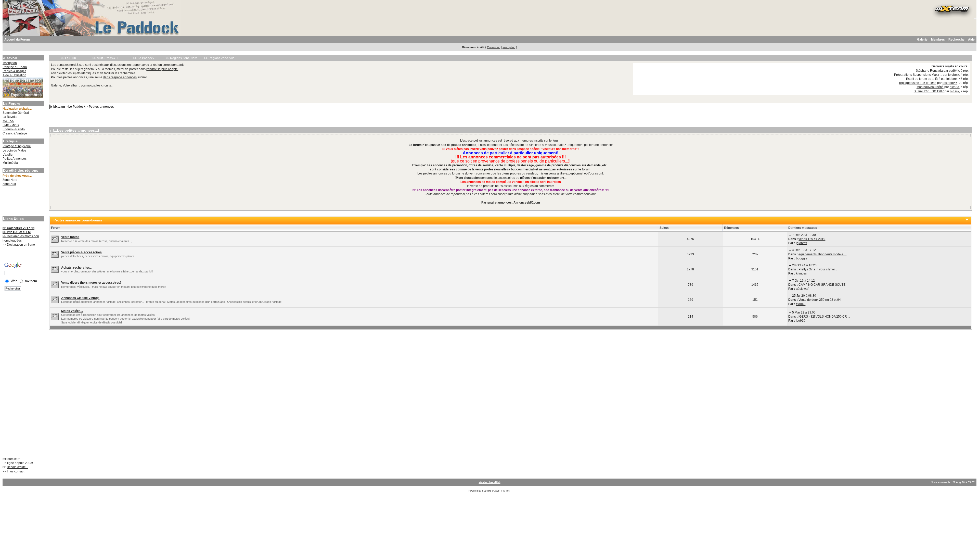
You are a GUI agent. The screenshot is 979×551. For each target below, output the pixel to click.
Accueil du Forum (17, 39)
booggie (801, 258)
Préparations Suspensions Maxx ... (918, 75)
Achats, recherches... (76, 267)
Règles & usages (14, 71)
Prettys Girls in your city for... (817, 269)
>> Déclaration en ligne (19, 244)
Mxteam (59, 106)
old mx (954, 91)
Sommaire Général (16, 113)
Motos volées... (72, 311)
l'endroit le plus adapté (162, 69)
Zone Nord (10, 180)
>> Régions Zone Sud (219, 58)
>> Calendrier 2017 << (18, 228)
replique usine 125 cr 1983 (917, 83)
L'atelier (8, 154)
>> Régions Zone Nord (181, 58)
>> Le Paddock (143, 58)
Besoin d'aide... (17, 467)
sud (81, 65)
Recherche (956, 39)
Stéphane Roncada (929, 70)
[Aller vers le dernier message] (789, 235)
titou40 (800, 304)
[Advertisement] (23, 201)
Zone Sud (9, 184)
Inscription (509, 47)
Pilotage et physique (17, 146)
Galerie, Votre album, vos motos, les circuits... (82, 85)
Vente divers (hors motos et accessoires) (91, 282)
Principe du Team (15, 67)
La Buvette (10, 117)
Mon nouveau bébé (930, 87)
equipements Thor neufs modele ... (822, 254)
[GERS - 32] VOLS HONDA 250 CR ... (824, 316)
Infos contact (15, 471)
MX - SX (8, 121)
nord (72, 65)
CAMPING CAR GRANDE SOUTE (821, 284)
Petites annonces (101, 106)
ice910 (800, 320)
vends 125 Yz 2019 (811, 239)
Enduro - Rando (14, 129)
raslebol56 (950, 83)
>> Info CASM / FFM (17, 232)
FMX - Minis (11, 125)
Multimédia (10, 163)
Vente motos (70, 237)
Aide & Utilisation (14, 75)
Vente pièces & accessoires (81, 252)
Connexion (493, 47)
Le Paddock (76, 106)
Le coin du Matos (14, 150)
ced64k (954, 70)
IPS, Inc (505, 491)
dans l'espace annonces (120, 77)
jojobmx (953, 75)
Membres (938, 39)
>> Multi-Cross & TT (106, 58)
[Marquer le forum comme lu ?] (55, 239)
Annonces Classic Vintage (80, 298)
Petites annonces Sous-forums (78, 220)
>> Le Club (68, 58)
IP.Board (486, 491)
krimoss (801, 273)
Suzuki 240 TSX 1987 (929, 91)
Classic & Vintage (15, 133)
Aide (971, 39)
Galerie (922, 39)
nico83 (954, 87)
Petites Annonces (15, 158)
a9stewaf (802, 289)
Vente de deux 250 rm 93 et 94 (819, 300)
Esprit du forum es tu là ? (923, 79)
